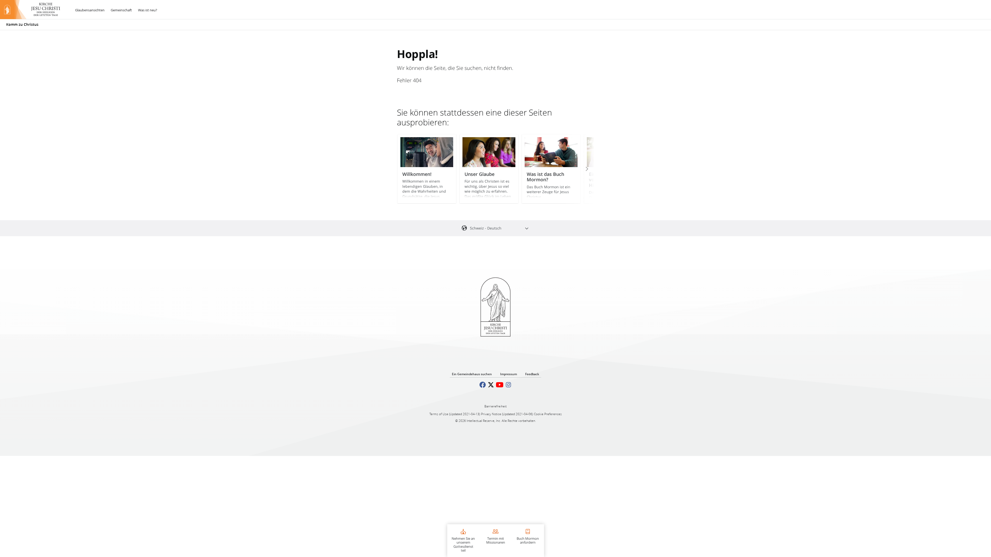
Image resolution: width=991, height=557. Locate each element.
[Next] (579, 169)
